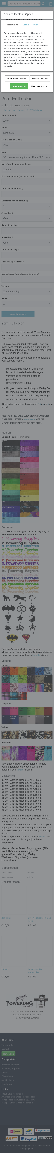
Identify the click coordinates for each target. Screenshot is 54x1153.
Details (25, 25)
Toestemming (12, 25)
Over (35, 25)
